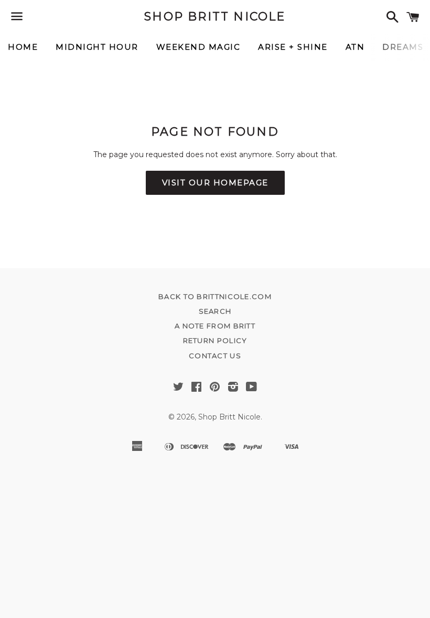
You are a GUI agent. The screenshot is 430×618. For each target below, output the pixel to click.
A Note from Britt (215, 326)
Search (215, 311)
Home (23, 47)
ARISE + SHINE (293, 47)
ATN (355, 47)
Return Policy (215, 340)
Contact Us (215, 355)
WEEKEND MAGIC (198, 47)
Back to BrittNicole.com (215, 296)
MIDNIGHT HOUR (97, 47)
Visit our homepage (215, 182)
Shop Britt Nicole (214, 16)
